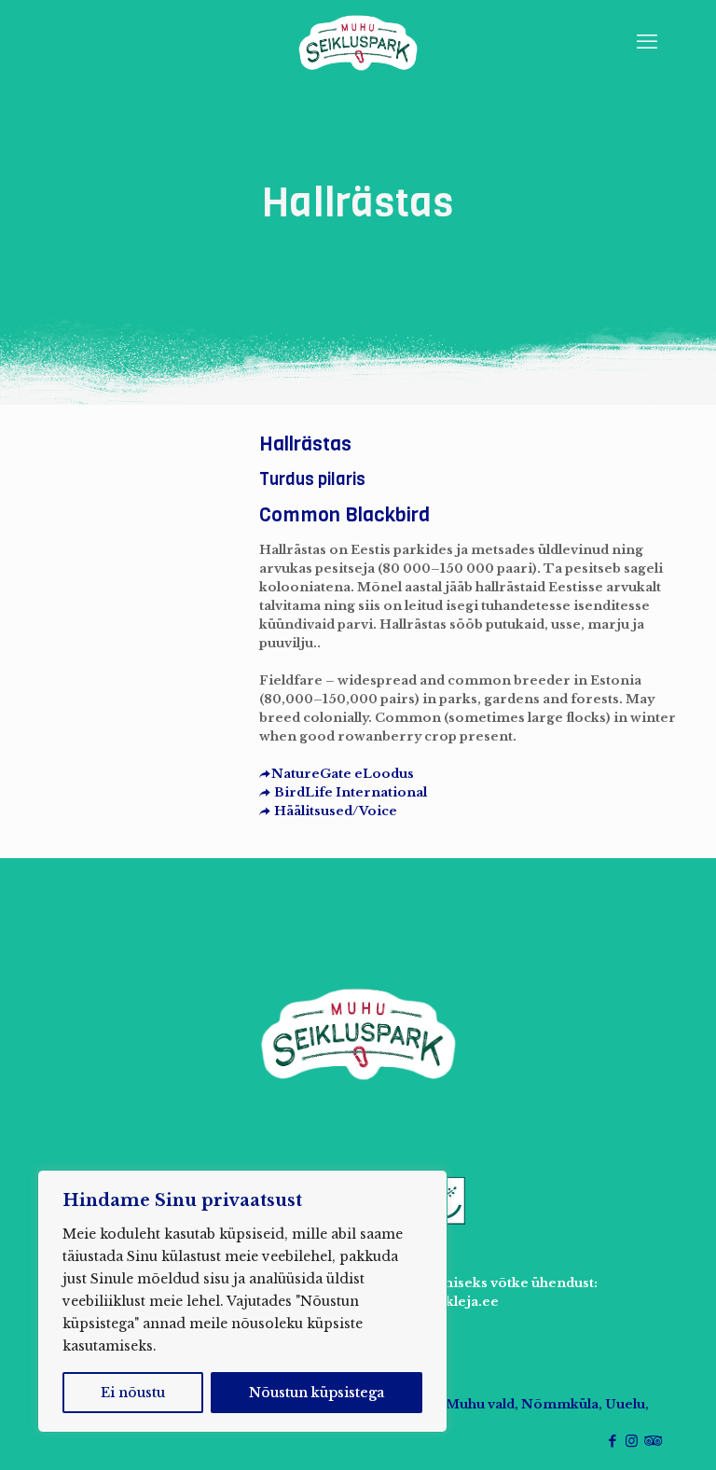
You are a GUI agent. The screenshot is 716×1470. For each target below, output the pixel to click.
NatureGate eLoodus (342, 774)
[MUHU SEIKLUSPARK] (358, 42)
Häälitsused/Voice (334, 811)
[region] (242, 1301)
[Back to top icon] (626, 1431)
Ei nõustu (133, 1392)
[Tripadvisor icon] (651, 1440)
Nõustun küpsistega (316, 1392)
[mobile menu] (647, 42)
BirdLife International (349, 792)
